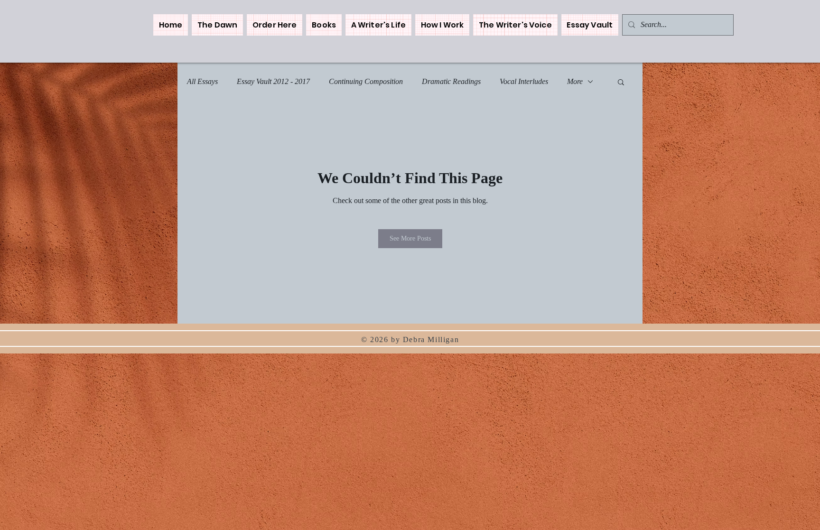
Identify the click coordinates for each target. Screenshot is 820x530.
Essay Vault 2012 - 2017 (273, 81)
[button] (323, 25)
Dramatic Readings (451, 81)
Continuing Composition (366, 81)
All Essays (202, 81)
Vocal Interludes (524, 81)
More (575, 81)
